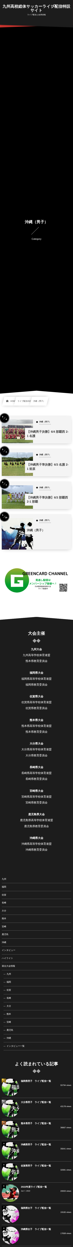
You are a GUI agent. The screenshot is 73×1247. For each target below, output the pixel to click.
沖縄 (4, 942)
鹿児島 (5, 934)
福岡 (4, 887)
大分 (4, 910)
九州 (4, 879)
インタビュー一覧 (15, 1046)
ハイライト (7, 958)
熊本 (4, 918)
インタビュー (8, 950)
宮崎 (4, 926)
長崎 (4, 902)
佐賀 (4, 895)
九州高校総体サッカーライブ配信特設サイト (36, 8)
